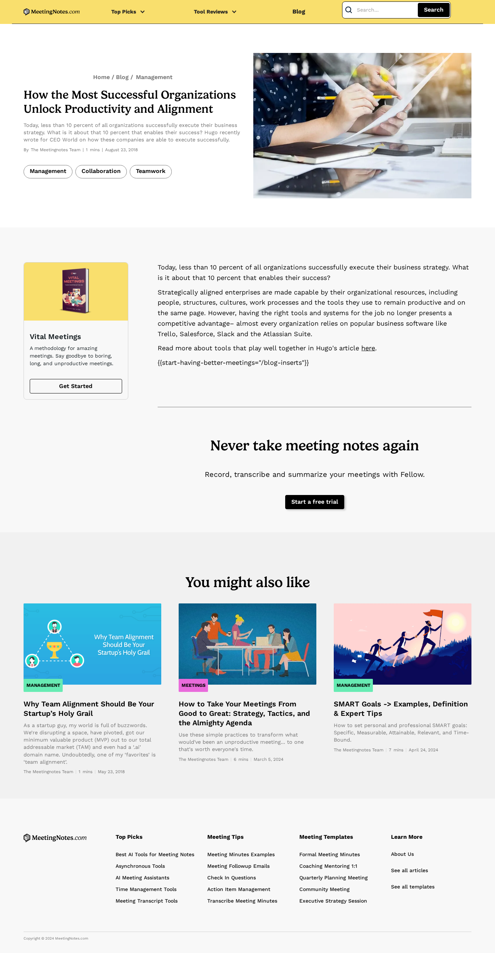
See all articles (409, 870)
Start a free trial (314, 501)
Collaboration (101, 171)
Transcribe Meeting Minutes (242, 901)
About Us (402, 854)
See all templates (412, 887)
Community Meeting (324, 889)
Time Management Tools (146, 889)
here (368, 348)
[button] (132, 12)
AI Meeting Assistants (142, 877)
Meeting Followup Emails (238, 866)
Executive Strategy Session (333, 901)
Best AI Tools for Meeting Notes (155, 854)
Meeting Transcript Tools (147, 901)
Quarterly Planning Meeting (333, 877)
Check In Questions (231, 877)
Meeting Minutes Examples (241, 854)
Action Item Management (238, 889)
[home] (52, 11)
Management (154, 77)
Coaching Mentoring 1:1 (328, 866)
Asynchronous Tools (140, 866)
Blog (298, 11)
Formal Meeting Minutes (329, 854)
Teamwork (151, 171)
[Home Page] (55, 837)
